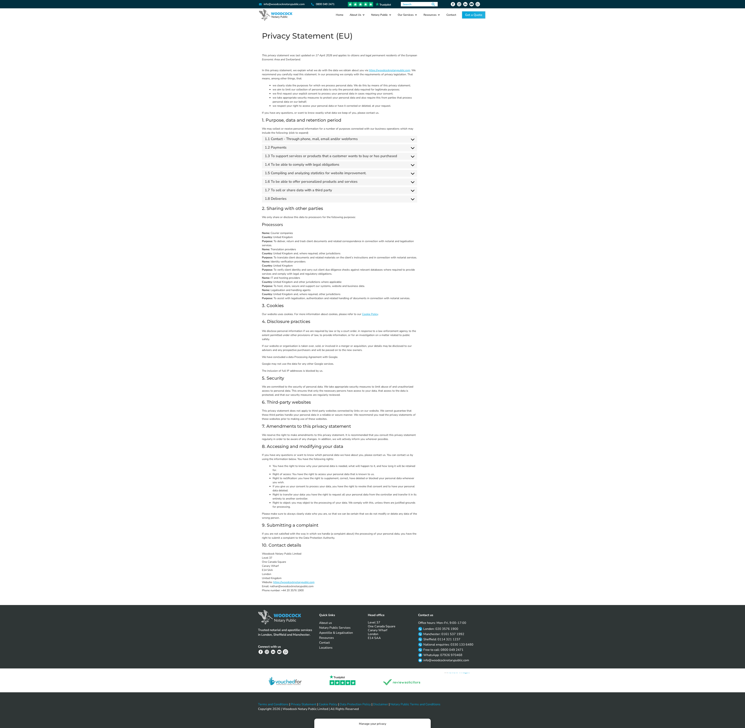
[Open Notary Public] (390, 15)
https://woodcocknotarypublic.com (389, 70)
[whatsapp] (478, 4)
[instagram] (460, 4)
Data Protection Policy (355, 704)
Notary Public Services (335, 628)
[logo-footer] (279, 617)
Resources (326, 638)
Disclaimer (380, 704)
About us (325, 623)
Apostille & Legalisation (336, 633)
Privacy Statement (303, 704)
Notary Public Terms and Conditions (415, 704)
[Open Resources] (438, 15)
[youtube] (472, 4)
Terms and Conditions (273, 704)
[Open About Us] (363, 15)
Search (433, 4)
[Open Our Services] (416, 15)
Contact (324, 643)
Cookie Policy (370, 314)
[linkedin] (466, 4)
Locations (326, 648)
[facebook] (453, 4)
